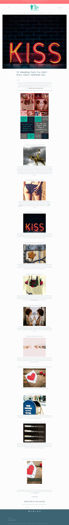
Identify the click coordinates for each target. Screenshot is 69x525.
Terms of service (34, 523)
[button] (8, 8)
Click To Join (36, 492)
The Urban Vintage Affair (12, 523)
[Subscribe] (42, 507)
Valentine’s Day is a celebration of (36, 88)
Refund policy (24, 523)
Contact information (45, 523)
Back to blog (35, 496)
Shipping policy (39, 523)
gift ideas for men (34, 299)
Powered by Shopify (18, 523)
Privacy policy (29, 523)
